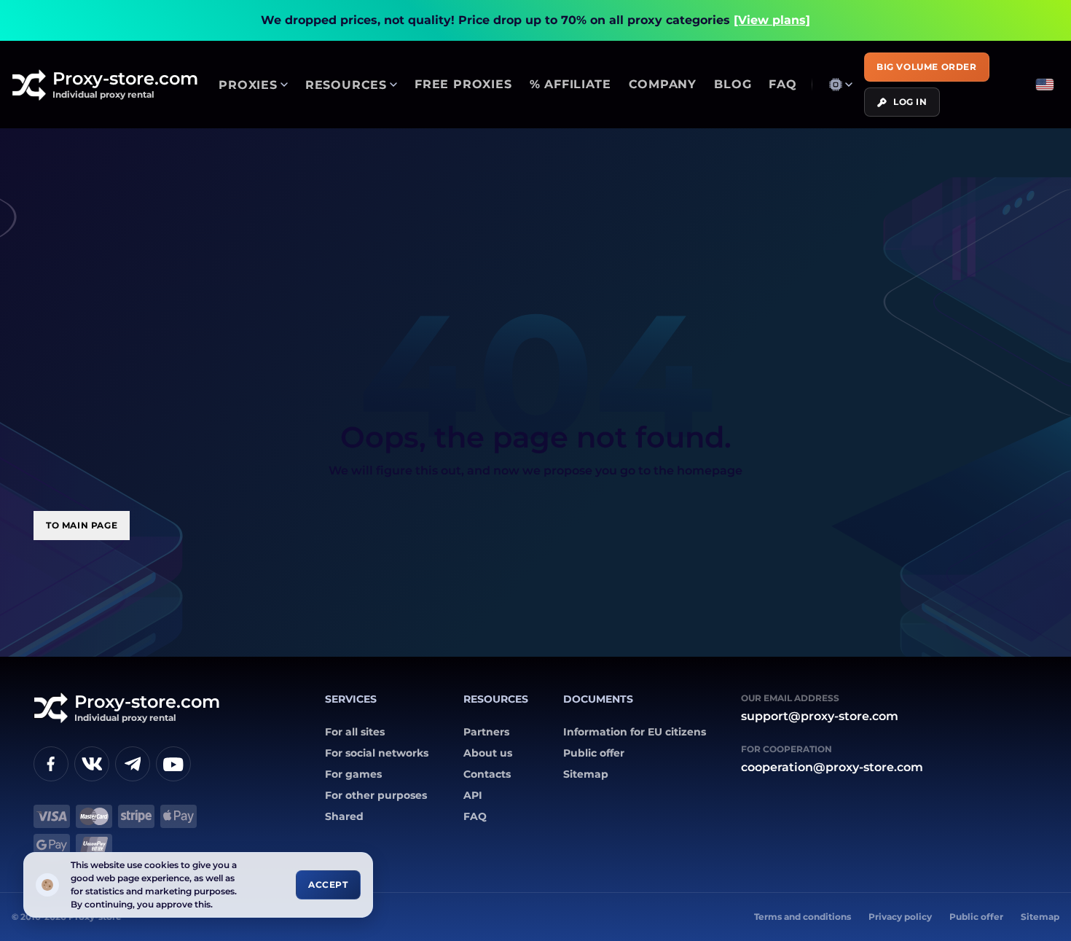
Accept (328, 884)
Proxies (248, 85)
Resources (346, 85)
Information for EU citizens (634, 731)
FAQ (782, 84)
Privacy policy (900, 916)
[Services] (840, 84)
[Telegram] (132, 763)
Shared (344, 816)
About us (487, 753)
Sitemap (585, 774)
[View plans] (772, 20)
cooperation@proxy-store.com (832, 767)
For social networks (376, 753)
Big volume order (926, 66)
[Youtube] (173, 763)
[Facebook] (51, 763)
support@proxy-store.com (819, 716)
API (472, 795)
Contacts (487, 774)
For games (353, 774)
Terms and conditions (802, 916)
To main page (81, 525)
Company (663, 84)
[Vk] (91, 763)
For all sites (355, 731)
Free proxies (463, 84)
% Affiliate (570, 84)
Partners (486, 731)
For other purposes (376, 795)
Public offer (593, 753)
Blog (732, 84)
